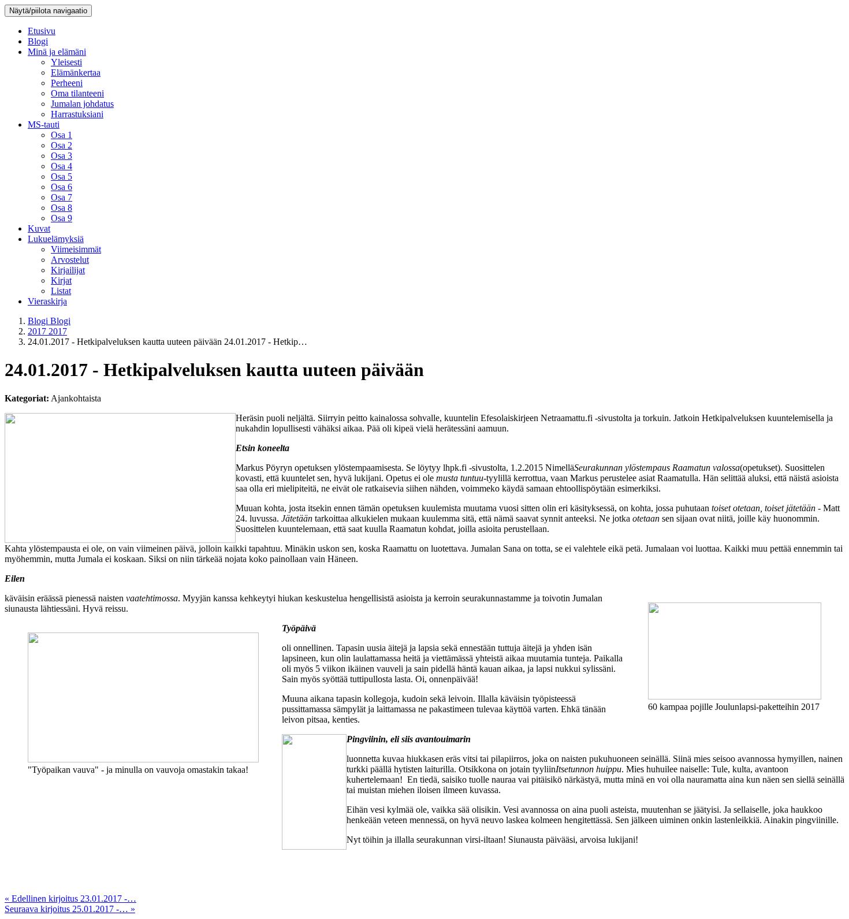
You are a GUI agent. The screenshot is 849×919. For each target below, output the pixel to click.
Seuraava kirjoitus (70, 909)
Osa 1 (61, 135)
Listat (61, 291)
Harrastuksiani (77, 114)
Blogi (38, 41)
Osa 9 (61, 218)
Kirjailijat (68, 270)
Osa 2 (61, 145)
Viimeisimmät (76, 249)
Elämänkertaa (75, 72)
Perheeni (67, 83)
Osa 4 (61, 166)
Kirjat (61, 280)
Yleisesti (66, 62)
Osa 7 (61, 197)
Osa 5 (61, 176)
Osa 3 (61, 156)
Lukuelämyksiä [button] (56, 239)
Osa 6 (61, 187)
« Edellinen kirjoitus (70, 898)
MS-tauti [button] (43, 124)
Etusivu (41, 31)
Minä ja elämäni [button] (57, 52)
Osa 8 (61, 208)
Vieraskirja (47, 301)
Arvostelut (70, 260)
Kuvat (39, 228)
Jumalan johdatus (82, 104)
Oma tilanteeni (77, 93)
